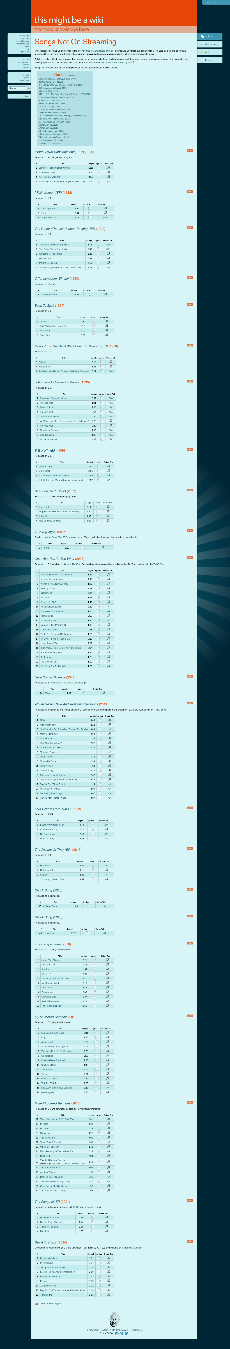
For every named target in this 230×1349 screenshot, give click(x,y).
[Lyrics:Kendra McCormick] (98, 630)
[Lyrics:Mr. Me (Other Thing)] (100, 789)
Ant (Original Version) (49, 177)
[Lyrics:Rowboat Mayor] (95, 1079)
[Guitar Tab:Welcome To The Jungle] (108, 254)
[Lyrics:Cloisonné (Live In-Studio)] (100, 775)
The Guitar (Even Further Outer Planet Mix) (60, 267)
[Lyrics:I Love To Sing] (92, 839)
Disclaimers (136, 1330)
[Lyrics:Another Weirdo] (98, 1172)
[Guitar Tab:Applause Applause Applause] (107, 1047)
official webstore (109, 62)
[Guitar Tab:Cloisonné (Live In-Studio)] (109, 775)
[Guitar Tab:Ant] (108, 177)
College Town (50, 906)
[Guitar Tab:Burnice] (107, 969)
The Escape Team (48, 944)
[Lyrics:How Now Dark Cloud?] (100, 743)
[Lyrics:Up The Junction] (92, 834)
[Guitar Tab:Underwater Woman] (108, 1277)
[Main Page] (114, 16)
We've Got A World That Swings (54, 475)
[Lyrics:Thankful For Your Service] (98, 1162)
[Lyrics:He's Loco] (93, 866)
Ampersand (47, 1042)
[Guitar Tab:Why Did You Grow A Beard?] (108, 584)
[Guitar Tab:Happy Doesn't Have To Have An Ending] (108, 512)
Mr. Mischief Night (50, 983)
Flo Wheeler (47, 992)
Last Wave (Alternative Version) (56, 1088)
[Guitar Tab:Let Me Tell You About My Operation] (108, 1272)
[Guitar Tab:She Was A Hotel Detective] (106, 326)
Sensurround (45, 466)
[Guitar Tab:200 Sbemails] (109, 780)
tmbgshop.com (125, 62)
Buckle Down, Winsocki (51, 1222)
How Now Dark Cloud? (51, 743)
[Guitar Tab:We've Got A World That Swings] (108, 476)
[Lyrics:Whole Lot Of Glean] (98, 1147)
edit (190, 150)
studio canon (105, 51)
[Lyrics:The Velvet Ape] (98, 1138)
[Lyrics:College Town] (89, 906)
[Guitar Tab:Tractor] (107, 1074)
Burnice (45, 969)
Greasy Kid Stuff (48, 602)
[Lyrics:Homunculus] (98, 616)
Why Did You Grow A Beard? (54, 584)
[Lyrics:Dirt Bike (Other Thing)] (100, 793)
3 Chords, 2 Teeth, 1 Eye (52, 879)
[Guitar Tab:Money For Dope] (109, 761)
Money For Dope (48, 761)
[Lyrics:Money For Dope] (100, 761)
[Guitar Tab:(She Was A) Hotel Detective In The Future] (108, 648)
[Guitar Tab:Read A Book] (109, 766)
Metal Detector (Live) (50, 607)
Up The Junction (48, 834)
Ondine (43, 321)
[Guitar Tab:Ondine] (106, 321)
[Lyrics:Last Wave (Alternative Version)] (95, 1088)
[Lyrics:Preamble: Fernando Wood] (101, 398)
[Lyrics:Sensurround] (98, 466)
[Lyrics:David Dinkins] (101, 435)
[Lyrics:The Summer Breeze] (98, 1168)
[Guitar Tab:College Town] (104, 906)
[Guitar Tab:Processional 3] (110, 426)
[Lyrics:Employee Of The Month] (98, 611)
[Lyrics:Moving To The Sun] (98, 263)
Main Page (24, 36)
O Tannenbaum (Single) (52, 278)
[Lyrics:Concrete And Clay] (92, 830)
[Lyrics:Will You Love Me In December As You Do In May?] (101, 421)
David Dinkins (47, 435)
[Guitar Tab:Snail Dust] (106, 335)
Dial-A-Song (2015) (48, 890)
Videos (26, 67)
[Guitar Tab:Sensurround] (108, 466)
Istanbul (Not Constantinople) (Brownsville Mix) (62, 181)
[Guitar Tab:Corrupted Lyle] (107, 997)
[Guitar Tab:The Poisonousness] (107, 1006)
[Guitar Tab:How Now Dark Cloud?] (109, 743)
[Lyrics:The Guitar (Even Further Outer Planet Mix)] (98, 268)
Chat (27, 49)
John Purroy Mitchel (49, 416)
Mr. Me (43, 1281)
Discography (23, 62)
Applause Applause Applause (55, 1046)
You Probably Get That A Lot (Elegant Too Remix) (64, 729)
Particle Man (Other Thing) (53, 798)
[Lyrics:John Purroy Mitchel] (101, 417)
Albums (25, 59)
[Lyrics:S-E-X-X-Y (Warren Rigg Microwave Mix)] (98, 480)
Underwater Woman (50, 1276)
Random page (23, 44)
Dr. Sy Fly (46, 974)
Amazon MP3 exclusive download (67, 682)
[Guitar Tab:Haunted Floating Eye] (108, 653)
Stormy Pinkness (47, 172)
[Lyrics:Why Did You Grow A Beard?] (98, 584)
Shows (26, 65)
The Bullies (46, 1069)
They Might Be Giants (88, 51)
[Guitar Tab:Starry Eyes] (108, 1133)
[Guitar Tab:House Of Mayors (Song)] (110, 440)
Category (43, 1303)
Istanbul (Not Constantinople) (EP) (59, 151)
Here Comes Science (50, 677)
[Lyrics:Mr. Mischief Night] (94, 983)
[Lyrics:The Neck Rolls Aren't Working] (95, 1051)
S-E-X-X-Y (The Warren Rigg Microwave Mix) (61, 480)
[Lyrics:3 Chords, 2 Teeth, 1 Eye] (93, 879)
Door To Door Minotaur (51, 1177)
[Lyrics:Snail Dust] (93, 335)
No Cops (44, 1128)
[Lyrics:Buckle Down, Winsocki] (92, 1222)
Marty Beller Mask (49, 734)
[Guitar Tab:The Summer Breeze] (108, 1168)
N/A (108, 181)
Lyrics (26, 77)
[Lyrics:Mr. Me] (99, 1281)
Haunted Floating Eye (51, 652)
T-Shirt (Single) (45, 531)
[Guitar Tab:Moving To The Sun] (108, 263)
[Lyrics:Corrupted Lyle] (94, 997)
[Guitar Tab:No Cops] (108, 1129)
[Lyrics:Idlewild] (97, 516)
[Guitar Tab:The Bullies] (107, 1070)
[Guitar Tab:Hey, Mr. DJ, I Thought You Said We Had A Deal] (108, 1290)
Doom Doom (46, 756)
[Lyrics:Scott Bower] (98, 657)
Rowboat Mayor (49, 1078)
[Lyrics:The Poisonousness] (94, 1006)
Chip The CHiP (49, 964)
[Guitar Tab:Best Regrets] (107, 1092)
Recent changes (22, 41)
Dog (43, 1037)
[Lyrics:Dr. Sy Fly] (94, 974)
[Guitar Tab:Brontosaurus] (108, 1263)
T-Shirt (45, 548)
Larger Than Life (49, 217)
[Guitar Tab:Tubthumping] (109, 771)
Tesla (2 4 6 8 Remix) (50, 1142)
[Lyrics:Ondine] (93, 321)
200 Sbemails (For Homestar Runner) (58, 779)
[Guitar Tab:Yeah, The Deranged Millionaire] (108, 634)
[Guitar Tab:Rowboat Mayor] (107, 1079)
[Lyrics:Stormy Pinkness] (99, 172)
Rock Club (45, 1156)
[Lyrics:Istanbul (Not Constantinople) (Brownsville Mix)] (99, 182)
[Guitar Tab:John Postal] (107, 988)
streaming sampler (133, 1248)
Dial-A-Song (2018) (48, 917)
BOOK (76, 1207)
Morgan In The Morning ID (53, 625)
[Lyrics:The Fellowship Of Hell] (100, 748)
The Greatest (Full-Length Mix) (55, 1181)
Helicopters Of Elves (50, 1217)
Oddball (43, 362)
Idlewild (43, 516)
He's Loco (45, 865)
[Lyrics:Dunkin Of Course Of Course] (94, 979)
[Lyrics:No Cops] (98, 1129)
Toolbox (25, 96)
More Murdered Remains (52, 1103)
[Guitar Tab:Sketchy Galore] (108, 588)
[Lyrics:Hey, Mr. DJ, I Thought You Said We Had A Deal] (99, 1290)
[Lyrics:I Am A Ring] (87, 933)
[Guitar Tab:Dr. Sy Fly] (107, 974)
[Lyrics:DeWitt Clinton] (101, 407)
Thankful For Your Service (52, 1160)
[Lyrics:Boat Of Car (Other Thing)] (100, 784)
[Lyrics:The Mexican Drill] (98, 662)
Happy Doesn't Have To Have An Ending (59, 511)
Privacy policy (92, 1330)
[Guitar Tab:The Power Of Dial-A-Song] (108, 1191)
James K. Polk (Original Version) (54, 168)
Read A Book (46, 766)
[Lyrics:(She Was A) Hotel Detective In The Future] (98, 648)
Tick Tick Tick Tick (50, 1083)
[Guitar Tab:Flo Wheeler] (107, 992)
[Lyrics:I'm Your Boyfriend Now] (98, 579)
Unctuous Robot (49, 1065)
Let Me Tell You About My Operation (57, 1272)
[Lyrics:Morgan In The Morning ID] (98, 625)
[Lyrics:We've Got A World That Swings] (98, 476)
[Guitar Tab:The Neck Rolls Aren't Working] (107, 1051)
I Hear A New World (49, 643)
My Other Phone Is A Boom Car (55, 639)
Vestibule (44, 597)
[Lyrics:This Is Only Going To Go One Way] (98, 1119)
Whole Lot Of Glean (49, 1147)
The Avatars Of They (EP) (53, 849)
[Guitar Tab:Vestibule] (108, 598)
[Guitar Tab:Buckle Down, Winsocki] (106, 1222)
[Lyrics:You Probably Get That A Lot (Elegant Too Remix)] (100, 729)
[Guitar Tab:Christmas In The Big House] (108, 1186)
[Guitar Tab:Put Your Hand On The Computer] (108, 575)
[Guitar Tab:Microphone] (108, 593)
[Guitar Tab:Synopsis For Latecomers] (108, 1267)
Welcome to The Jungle (50, 254)
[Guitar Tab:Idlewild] (108, 516)
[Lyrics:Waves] (84, 693)
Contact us (24, 52)
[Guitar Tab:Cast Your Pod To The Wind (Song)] (108, 666)
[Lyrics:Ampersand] (95, 1042)
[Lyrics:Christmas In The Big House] (98, 1186)
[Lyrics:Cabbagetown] (89, 209)
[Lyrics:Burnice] (94, 969)
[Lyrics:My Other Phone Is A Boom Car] (98, 639)
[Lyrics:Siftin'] (89, 213)
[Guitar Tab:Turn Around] (108, 1295)
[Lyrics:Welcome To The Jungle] (98, 254)
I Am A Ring (49, 933)
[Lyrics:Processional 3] (101, 426)
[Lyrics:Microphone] (98, 593)
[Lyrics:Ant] (99, 177)
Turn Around (46, 1295)
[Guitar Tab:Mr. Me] (108, 1281)
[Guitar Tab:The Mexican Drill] (108, 662)
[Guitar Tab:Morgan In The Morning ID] (108, 625)
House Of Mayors (67, 382)
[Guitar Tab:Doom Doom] (109, 757)
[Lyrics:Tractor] (95, 1074)
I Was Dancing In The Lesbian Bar (56, 1151)
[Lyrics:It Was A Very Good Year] (92, 825)
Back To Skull (44, 305)
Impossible (44, 507)
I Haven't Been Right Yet (53, 1060)
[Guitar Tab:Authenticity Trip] (109, 725)
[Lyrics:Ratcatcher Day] (93, 870)
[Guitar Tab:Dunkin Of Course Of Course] (107, 979)
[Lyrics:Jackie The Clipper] (94, 960)
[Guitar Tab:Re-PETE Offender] (107, 1001)
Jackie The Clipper (51, 960)
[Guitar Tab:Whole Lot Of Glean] (108, 1147)
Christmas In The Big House (54, 1186)
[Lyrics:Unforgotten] (98, 471)
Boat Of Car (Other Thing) (52, 784)
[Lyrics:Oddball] (101, 362)
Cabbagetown (48, 208)
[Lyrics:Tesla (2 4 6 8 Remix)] (98, 1142)
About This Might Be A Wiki (115, 1330)
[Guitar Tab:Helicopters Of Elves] (106, 1218)
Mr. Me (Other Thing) (50, 789)
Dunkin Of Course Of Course (55, 978)
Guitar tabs (24, 80)
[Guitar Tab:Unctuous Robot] (107, 1065)
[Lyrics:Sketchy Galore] (98, 588)
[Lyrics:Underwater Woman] (99, 1277)
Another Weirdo (48, 1172)
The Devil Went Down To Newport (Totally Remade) (64, 371)
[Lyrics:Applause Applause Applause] (95, 1047)
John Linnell (43, 382)
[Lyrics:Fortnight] (92, 1231)
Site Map (25, 38)
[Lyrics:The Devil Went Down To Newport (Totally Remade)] (101, 371)
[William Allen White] (114, 1319)
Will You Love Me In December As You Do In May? (64, 421)
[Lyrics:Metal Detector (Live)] (98, 607)
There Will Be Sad (49, 1227)
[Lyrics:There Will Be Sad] (92, 1227)
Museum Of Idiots (48, 1258)
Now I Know (46, 738)
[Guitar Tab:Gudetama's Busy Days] (107, 1033)
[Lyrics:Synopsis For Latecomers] (99, 1267)
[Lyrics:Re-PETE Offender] (94, 1001)
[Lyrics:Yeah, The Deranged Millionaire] (98, 634)
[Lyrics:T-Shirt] (83, 548)
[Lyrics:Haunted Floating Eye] (98, 653)
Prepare (44, 1124)
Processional (46, 403)
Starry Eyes (45, 1133)
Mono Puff (42, 346)
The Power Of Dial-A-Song (53, 1190)
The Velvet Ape (47, 1138)
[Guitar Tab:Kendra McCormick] (108, 630)
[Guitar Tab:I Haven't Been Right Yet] (107, 1060)
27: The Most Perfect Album (72, 1163)
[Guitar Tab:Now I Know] (109, 739)
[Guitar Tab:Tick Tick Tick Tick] (107, 1083)
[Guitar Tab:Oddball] (110, 362)
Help (27, 46)
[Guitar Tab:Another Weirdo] (108, 1172)
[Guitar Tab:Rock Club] (108, 1156)
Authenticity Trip (48, 725)
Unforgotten (44, 471)
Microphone (46, 593)
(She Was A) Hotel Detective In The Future (60, 648)
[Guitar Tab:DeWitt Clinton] (110, 407)
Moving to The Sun (48, 263)
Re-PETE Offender (51, 1001)
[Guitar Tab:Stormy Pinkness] (108, 172)
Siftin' (43, 213)
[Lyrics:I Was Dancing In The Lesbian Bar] (98, 1152)
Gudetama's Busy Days (52, 1033)
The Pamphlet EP (47, 1201)
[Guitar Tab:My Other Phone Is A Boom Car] (108, 639)
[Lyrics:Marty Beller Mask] (100, 734)
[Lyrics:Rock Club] (98, 1156)
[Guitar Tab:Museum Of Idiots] (108, 1258)
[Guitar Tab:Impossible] (108, 507)
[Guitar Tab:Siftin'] (105, 213)
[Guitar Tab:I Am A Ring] (104, 933)
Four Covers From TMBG (53, 809)
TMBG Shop (159, 564)
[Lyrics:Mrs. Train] (93, 331)
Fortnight (44, 1231)
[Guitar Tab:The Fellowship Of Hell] (109, 748)
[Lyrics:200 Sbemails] (100, 780)
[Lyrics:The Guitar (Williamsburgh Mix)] (98, 245)
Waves (48, 693)
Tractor (44, 1074)
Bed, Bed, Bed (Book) (50, 491)
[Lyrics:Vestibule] (98, 598)
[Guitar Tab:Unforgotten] (108, 471)
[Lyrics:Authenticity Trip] (100, 725)
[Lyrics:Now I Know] (100, 739)
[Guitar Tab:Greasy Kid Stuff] (108, 602)
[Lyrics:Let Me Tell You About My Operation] (99, 1272)
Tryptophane (45, 366)
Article (208, 36)
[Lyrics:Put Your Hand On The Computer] (98, 575)
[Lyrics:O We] (100, 720)
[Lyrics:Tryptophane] (101, 367)
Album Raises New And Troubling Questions (66, 704)
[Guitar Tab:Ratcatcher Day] (106, 870)
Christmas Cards (49, 294)
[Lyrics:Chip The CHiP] (94, 965)
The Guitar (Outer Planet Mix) (53, 249)
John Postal (47, 987)
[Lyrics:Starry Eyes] (98, 1133)
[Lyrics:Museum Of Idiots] (99, 1258)
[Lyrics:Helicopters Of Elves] (92, 1218)
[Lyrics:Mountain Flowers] (100, 752)
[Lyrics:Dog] (95, 1038)
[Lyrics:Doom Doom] (100, 757)
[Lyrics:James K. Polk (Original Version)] (99, 168)
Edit (207, 52)
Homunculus (46, 616)
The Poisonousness (51, 1006)
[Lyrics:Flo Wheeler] (94, 992)
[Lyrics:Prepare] (98, 1124)
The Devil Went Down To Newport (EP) (80, 346)
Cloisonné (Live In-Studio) (53, 775)
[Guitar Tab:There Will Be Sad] (106, 1227)
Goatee (43, 875)
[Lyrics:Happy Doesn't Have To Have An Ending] (97, 512)
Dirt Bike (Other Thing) (51, 793)
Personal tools (216, 2)
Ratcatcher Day (47, 870)
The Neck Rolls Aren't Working (56, 1051)
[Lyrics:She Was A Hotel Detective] (93, 326)
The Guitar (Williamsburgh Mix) (54, 244)
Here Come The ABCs (57, 537)
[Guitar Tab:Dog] (107, 1038)
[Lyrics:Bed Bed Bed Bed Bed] (97, 521)
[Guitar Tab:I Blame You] (108, 258)
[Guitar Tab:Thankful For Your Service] (108, 1162)
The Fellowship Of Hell (51, 747)
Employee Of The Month (52, 611)
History (209, 60)
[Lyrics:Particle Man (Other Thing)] (100, 798)
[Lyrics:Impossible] (97, 507)
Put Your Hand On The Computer (56, 574)
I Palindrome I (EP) (48, 192)
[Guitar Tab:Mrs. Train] (106, 331)
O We (42, 720)
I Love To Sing (47, 838)
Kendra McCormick (49, 629)
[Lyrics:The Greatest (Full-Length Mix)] (98, 1182)
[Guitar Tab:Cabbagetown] (105, 209)
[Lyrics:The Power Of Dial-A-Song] (98, 1191)
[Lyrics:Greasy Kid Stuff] (98, 602)
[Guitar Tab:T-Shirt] (102, 548)
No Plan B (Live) (48, 620)
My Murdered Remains (51, 1017)
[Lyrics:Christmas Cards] (89, 295)
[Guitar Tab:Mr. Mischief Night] (107, 983)
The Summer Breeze (50, 1167)
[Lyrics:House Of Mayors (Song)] (101, 440)
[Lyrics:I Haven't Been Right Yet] (95, 1060)
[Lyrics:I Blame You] (98, 258)
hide (72, 75)
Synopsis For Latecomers (52, 1267)
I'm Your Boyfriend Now (51, 579)
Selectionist (47, 1056)
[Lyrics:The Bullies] (95, 1070)
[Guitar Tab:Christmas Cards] (105, 295)
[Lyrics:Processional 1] (101, 403)
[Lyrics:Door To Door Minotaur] (98, 1177)
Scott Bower (46, 657)
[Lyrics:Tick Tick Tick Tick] (95, 1083)
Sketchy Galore (47, 588)
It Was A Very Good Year (52, 825)
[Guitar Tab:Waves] (103, 693)
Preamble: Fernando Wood (53, 398)
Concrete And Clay (49, 829)
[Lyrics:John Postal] (94, 988)
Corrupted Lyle (49, 997)
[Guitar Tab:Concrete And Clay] (106, 830)
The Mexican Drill (49, 662)
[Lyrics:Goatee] (93, 875)
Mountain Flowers (49, 752)
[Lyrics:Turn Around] (99, 1295)
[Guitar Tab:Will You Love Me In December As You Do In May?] (110, 421)
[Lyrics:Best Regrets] (95, 1092)
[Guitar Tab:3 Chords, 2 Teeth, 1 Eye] (106, 879)
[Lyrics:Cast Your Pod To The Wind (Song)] (98, 666)
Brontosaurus (46, 1263)
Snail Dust (45, 335)
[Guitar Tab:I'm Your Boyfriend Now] (108, 579)
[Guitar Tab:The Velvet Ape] (108, 1138)
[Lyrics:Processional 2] (101, 412)
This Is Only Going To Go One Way (57, 1119)
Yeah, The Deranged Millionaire (56, 634)
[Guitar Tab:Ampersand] (107, 1042)
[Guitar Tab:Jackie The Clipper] (107, 960)
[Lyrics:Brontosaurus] (99, 1263)
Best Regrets (47, 1092)
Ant (65, 157)
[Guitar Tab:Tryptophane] (110, 367)
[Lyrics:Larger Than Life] (89, 218)
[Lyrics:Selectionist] (95, 1056)
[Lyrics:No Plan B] (98, 621)
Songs (26, 75)
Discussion (211, 44)
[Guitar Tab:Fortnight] (106, 1231)
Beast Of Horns (46, 1242)
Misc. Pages (55, 1303)
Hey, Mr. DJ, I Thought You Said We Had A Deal (63, 1290)
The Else (76, 564)
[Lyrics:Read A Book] (100, 766)
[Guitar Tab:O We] (109, 720)
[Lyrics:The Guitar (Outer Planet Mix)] (98, 249)
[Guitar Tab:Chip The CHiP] (107, 965)
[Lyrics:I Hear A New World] (98, 643)
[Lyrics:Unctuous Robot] (95, 1065)
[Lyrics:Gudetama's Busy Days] (95, 1033)
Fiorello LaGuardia (49, 430)
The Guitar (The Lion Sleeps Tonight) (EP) (65, 228)
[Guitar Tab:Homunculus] (108, 616)
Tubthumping (46, 770)
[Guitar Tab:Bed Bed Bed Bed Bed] (108, 521)
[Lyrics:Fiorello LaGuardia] (101, 430)
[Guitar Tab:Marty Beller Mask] (109, 734)
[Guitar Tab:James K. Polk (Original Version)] (108, 168)
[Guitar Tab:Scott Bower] (108, 657)
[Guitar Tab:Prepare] (108, 1124)
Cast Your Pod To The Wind (54, 558)
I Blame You (45, 258)
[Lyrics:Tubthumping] (100, 771)
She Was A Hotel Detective (53, 326)
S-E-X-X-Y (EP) (45, 450)
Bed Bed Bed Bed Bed (50, 521)
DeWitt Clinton (47, 407)
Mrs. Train (45, 330)
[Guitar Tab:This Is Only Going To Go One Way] (108, 1119)
